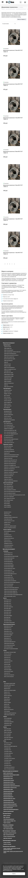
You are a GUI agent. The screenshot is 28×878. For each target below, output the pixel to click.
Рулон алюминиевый (8, 585)
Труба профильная (7, 348)
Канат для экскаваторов (9, 496)
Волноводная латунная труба (10, 652)
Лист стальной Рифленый (9, 426)
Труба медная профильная (9, 714)
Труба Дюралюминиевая (9, 643)
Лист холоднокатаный (8, 425)
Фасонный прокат (7, 409)
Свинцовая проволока (8, 737)
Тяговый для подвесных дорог (10, 525)
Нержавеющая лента (8, 776)
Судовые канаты (7, 522)
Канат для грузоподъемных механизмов (12, 491)
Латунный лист (7, 673)
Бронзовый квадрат (8, 615)
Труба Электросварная (8, 350)
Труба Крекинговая (8, 377)
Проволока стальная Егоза (9, 468)
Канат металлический (8, 482)
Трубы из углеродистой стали (10, 369)
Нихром (5, 716)
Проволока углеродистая (9, 473)
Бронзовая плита (7, 603)
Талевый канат (7, 524)
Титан (4, 741)
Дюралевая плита (7, 629)
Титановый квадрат (8, 760)
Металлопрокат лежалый (9, 831)
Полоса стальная (7, 400)
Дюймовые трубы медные (9, 685)
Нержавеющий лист (7, 794)
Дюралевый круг (7, 636)
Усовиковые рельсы (8, 546)
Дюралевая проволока (8, 633)
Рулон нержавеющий (8, 807)
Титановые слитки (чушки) (9, 758)
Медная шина (7, 700)
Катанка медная (7, 686)
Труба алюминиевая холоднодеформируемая (13, 594)
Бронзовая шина (7, 613)
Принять (14, 873)
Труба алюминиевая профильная (10, 592)
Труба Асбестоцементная (9, 357)
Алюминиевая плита (8, 554)
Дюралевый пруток (8, 639)
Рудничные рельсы (8, 541)
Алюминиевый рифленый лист (10, 573)
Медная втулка (7, 688)
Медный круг (6, 704)
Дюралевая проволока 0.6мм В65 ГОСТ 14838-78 (13, 84)
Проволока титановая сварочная (10, 746)
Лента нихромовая (8, 718)
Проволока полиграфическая (10, 465)
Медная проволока (8, 695)
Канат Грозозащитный (8, 486)
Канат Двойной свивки (8, 487)
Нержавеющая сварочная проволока (11, 785)
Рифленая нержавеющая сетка (10, 805)
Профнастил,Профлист (8, 428)
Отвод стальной (6, 842)
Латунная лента (7, 657)
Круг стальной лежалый (8, 834)
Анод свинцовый (7, 728)
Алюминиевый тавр (8, 575)
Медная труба (7, 697)
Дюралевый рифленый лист (9, 641)
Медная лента (7, 692)
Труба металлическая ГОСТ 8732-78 (11, 355)
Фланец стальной (7, 844)
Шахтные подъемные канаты (10, 527)
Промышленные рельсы (9, 538)
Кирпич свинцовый (8, 732)
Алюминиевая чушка (8, 563)
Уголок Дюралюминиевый (9, 645)
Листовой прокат (7, 421)
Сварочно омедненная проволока (11, 480)
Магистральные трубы (8, 372)
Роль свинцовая (7, 735)
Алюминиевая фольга (8, 561)
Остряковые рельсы (8, 536)
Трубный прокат (7, 344)
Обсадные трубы (7, 365)
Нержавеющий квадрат (8, 791)
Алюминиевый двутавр (8, 565)
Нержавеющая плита (8, 778)
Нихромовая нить (7, 720)
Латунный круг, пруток (8, 671)
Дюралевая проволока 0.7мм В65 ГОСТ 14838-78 (13, 118)
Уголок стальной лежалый (9, 836)
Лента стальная (7, 397)
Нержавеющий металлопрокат (10, 771)
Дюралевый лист (7, 638)
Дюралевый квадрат (8, 634)
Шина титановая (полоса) (9, 768)
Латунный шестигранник (9, 674)
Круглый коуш (7, 513)
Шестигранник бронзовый (9, 622)
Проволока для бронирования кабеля (11, 454)
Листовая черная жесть (8, 435)
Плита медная (7, 711)
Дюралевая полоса (8, 631)
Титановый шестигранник (9, 767)
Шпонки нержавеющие (8, 811)
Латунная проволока (8, 660)
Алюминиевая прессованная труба (11, 556)
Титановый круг (7, 761)
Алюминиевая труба (8, 559)
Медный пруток (7, 707)
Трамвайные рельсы (8, 543)
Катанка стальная (7, 447)
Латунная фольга (7, 666)
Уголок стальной (7, 416)
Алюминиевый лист (8, 570)
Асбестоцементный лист (9, 442)
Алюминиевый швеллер (9, 578)
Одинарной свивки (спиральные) (11, 517)
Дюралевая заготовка (8, 626)
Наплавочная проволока (9, 449)
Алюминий (5, 551)
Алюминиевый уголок (8, 577)
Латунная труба (7, 664)
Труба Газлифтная (7, 381)
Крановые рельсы (7, 534)
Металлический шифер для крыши (11, 439)
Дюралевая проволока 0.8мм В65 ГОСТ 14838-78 (13, 152)
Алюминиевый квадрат (9, 566)
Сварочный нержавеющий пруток (10, 809)
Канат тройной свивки (8, 500)
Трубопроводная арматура (9, 840)
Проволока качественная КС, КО (10, 460)
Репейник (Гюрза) (7, 477)
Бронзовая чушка (7, 612)
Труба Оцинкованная (8, 360)
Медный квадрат (7, 702)
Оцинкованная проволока (9, 451)
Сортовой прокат (7, 388)
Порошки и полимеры (8, 825)
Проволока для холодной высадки (11, 456)
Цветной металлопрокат (9, 549)
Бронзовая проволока (8, 606)
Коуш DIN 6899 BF (7, 507)
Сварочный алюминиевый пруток (11, 589)
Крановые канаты (7, 512)
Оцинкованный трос (8, 519)
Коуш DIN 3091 (7, 503)
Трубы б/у (6, 384)
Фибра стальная (7, 404)
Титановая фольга (7, 756)
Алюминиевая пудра (7, 826)
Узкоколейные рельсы (8, 545)
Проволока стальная (8, 444)
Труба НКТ (6, 362)
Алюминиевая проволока (9, 558)
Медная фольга (7, 699)
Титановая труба (7, 754)
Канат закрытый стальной (9, 498)
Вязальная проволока (8, 446)
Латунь (5, 650)
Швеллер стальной (8, 418)
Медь (4, 681)
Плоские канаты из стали (9, 520)
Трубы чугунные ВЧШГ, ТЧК (9, 820)
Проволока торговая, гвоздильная (11, 472)
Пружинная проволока (8, 475)
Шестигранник (7, 407)
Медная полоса (7, 693)
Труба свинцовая (7, 739)
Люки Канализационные (8, 819)
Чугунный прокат (7, 813)
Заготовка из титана (8, 742)
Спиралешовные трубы (8, 376)
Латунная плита (7, 659)
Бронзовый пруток (7, 620)
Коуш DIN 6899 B (7, 505)
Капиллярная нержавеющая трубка (11, 774)
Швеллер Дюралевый (8, 646)
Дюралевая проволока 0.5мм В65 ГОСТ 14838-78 (13, 51)
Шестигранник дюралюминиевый (11, 648)
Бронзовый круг (7, 617)
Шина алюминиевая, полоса (10, 596)
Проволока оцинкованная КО (10, 463)
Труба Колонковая (7, 379)
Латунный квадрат (8, 669)
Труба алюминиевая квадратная (10, 591)
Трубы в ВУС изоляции (8, 386)
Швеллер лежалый (7, 838)
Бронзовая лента (7, 601)
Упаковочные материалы (9, 846)
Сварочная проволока (8, 479)
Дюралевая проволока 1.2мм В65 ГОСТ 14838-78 (13, 219)
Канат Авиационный (8, 484)
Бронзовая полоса (7, 605)
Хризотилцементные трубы (9, 358)
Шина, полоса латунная (9, 676)
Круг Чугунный (6, 817)
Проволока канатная (8, 458)
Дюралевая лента (7, 627)
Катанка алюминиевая (8, 584)
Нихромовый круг (7, 725)
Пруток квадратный (8, 402)
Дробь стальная (7, 391)
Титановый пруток (7, 765)
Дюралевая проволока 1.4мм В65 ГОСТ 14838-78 (13, 253)
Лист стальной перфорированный (11, 433)
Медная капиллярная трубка (10, 690)
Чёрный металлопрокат (9, 343)
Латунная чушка (7, 667)
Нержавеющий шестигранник (10, 804)
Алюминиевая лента (8, 552)
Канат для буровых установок (10, 489)
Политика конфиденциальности (12, 869)
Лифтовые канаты (7, 515)
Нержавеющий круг (7, 793)
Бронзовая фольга (7, 610)
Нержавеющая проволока (9, 784)
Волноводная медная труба (9, 683)
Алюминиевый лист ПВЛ (9, 571)
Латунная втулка (7, 655)
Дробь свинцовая (7, 730)
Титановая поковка (8, 751)
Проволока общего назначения (10, 461)
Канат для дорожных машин (9, 493)
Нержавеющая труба (8, 789)
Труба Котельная (7, 364)
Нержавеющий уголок (8, 800)
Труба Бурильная (7, 370)
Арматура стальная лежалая (9, 832)
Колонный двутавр (8, 412)
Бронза (5, 598)
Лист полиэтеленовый (8, 828)
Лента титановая (7, 744)
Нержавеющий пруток (8, 796)
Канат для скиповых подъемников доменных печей (14, 494)
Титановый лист (7, 763)
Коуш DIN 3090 (7, 501)
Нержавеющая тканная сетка (10, 787)
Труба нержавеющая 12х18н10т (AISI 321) (12, 351)
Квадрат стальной (7, 393)
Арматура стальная (8, 390)
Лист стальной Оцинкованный (10, 432)
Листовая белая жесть (8, 437)
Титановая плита (7, 749)
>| (14, 263)
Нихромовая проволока (8, 721)
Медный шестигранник (8, 709)
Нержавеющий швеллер (8, 802)
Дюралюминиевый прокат (9, 624)
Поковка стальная (7, 398)
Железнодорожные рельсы (9, 531)
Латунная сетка (7, 662)
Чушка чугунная (6, 822)
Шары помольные (7, 405)
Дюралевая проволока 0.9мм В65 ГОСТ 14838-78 (13, 186)
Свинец (5, 727)
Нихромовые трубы (8, 723)
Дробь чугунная (6, 815)
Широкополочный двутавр (9, 419)
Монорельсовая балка (8, 414)
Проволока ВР (7, 453)
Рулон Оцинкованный (8, 440)
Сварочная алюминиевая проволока (11, 587)
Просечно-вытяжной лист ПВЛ (10, 430)
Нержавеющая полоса (8, 782)
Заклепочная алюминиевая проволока (12, 582)
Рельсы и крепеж (7, 529)
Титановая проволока (8, 753)
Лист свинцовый (7, 734)
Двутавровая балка (8, 411)
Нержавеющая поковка (8, 780)
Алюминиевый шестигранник (10, 580)
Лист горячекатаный (8, 423)
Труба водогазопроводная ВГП (10, 353)
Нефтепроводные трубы (8, 374)
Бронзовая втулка (7, 599)
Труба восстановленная (9, 383)
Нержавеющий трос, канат (9, 798)
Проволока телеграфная (9, 470)
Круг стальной (7, 395)
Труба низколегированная (9, 367)
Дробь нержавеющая (8, 773)
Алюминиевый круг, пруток (9, 568)
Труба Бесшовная (7, 346)
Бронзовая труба (7, 608)
